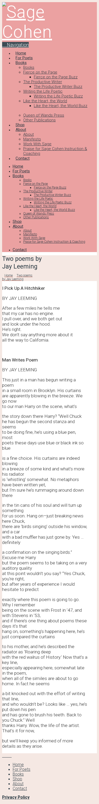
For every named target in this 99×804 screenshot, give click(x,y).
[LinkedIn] (6, 755)
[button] (15, 45)
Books (18, 774)
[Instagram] (10, 755)
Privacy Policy (16, 797)
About (18, 783)
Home (18, 764)
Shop (17, 779)
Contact (20, 788)
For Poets (21, 769)
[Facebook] (3, 755)
